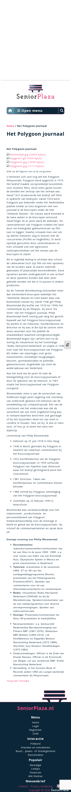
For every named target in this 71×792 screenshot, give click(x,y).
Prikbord (35, 743)
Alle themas (35, 776)
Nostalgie (35, 765)
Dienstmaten (35, 754)
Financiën (35, 772)
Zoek (36, 733)
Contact (23, 786)
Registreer (35, 729)
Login (35, 726)
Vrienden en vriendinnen (35, 747)
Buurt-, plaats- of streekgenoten (35, 751)
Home (10, 125)
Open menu (31, 110)
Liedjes (35, 768)
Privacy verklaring (41, 786)
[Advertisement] (35, 42)
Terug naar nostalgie (18, 681)
